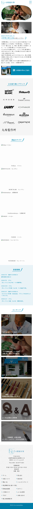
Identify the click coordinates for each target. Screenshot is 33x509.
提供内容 (20, 478)
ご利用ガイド (6, 492)
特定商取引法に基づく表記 (10, 485)
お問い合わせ (21, 495)
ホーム (4, 475)
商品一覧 (5, 482)
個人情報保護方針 (7, 498)
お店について (6, 478)
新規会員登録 (6, 488)
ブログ (4, 495)
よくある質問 (21, 492)
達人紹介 (20, 475)
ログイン (20, 488)
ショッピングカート (23, 482)
